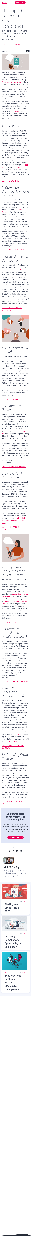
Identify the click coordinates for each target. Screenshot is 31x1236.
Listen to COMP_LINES (10, 622)
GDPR (25, 150)
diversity (19, 734)
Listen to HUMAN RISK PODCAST (14, 467)
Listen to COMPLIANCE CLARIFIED (14, 250)
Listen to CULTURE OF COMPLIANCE (15, 681)
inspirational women (19, 270)
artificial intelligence (11, 741)
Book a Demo (20, 2)
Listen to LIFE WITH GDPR (11, 181)
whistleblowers (23, 167)
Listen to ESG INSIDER (10, 399)
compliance (16, 111)
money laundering (12, 601)
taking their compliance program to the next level (14, 520)
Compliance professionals (11, 82)
